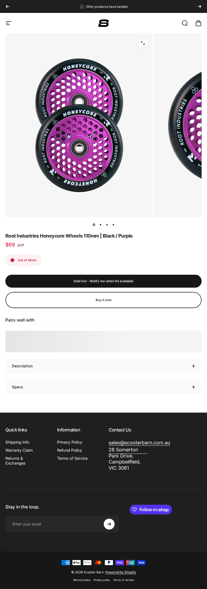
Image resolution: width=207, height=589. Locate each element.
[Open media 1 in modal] (142, 43)
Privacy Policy (69, 442)
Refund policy (81, 579)
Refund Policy (69, 450)
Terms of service (123, 579)
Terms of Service (72, 458)
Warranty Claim (19, 450)
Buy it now (104, 300)
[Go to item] (94, 225)
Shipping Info (17, 442)
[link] (128, 459)
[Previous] (7, 6)
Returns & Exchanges (15, 460)
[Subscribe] (109, 524)
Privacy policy (102, 579)
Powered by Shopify (120, 572)
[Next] (199, 6)
